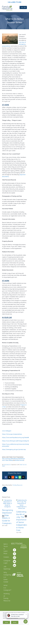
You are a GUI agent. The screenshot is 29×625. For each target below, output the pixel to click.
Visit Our (20, 574)
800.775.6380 (16, 543)
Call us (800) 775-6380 (14, 2)
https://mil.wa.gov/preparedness (12, 434)
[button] (3, 516)
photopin (17, 460)
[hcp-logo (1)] (23, 545)
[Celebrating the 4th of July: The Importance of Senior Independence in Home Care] (21, 500)
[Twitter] (14, 553)
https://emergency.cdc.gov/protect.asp (14, 449)
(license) (21, 460)
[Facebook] (14, 550)
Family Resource (6, 464)
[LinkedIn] (14, 565)
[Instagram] (14, 557)
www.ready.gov (6, 431)
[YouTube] (14, 561)
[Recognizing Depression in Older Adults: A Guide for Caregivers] (7, 500)
